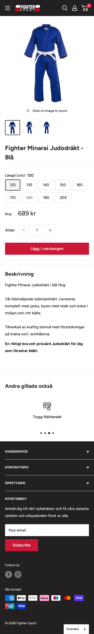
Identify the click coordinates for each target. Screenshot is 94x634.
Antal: (10, 230)
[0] (85, 8)
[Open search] (65, 8)
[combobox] (76, 629)
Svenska (72, 629)
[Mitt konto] (74, 8)
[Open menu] (7, 8)
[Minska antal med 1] (23, 230)
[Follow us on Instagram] (18, 574)
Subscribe (22, 545)
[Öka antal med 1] (50, 230)
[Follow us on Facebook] (8, 574)
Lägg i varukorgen (47, 248)
